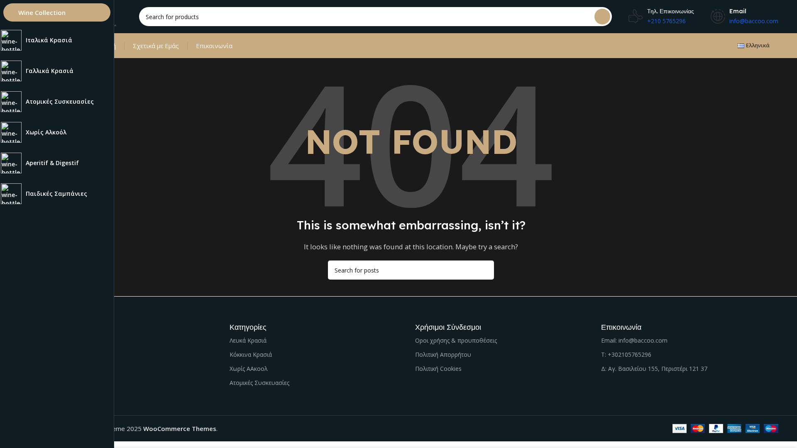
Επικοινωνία (214, 45)
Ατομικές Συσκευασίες (259, 383)
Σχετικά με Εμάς (156, 45)
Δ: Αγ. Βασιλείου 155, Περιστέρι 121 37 (654, 369)
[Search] (602, 16)
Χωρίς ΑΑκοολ (249, 369)
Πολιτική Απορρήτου (443, 354)
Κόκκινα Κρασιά (251, 354)
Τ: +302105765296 (626, 354)
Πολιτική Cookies (438, 369)
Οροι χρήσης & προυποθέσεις (456, 340)
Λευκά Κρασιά (248, 340)
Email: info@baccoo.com (634, 340)
